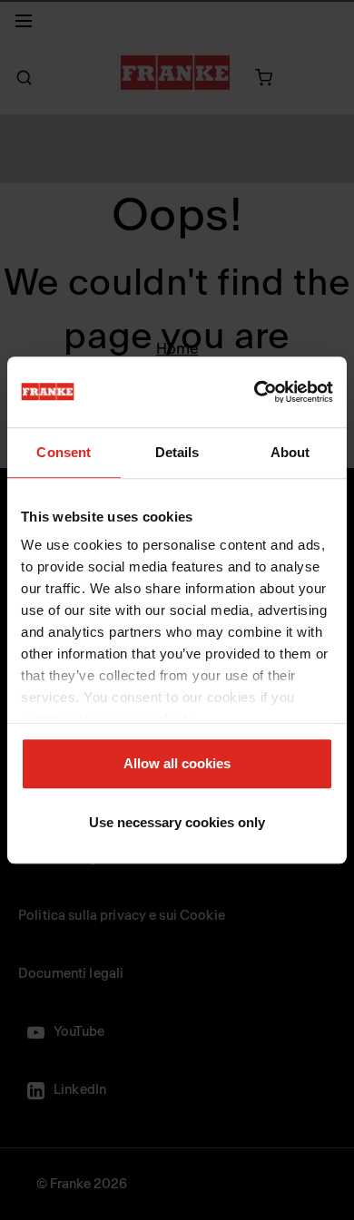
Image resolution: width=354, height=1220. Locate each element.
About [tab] (290, 452)
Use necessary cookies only (177, 822)
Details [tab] (177, 452)
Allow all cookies (177, 763)
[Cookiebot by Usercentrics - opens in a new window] (254, 392)
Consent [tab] (63, 452)
